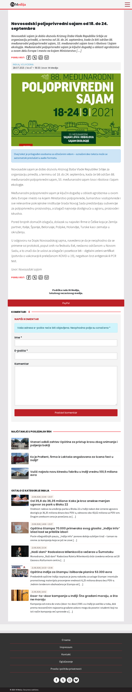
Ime (18, 337)
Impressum (66, 647)
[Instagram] (69, 680)
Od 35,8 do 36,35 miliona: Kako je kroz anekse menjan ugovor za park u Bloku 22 (70, 502)
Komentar (21, 364)
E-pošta (21, 350)
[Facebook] (56, 680)
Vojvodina (27, 64)
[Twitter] (63, 680)
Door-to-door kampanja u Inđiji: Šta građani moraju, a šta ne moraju (74, 597)
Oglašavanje (66, 661)
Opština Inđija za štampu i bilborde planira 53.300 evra (71, 572)
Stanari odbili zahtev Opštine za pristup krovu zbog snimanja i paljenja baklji (74, 443)
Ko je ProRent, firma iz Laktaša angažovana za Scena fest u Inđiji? (71, 458)
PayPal (66, 303)
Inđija (16, 64)
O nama (66, 639)
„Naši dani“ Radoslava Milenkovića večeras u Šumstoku (71, 552)
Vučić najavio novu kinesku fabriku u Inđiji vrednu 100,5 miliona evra (73, 473)
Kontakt (66, 654)
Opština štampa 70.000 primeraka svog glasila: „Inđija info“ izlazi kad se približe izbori (75, 530)
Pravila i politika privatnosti (66, 668)
